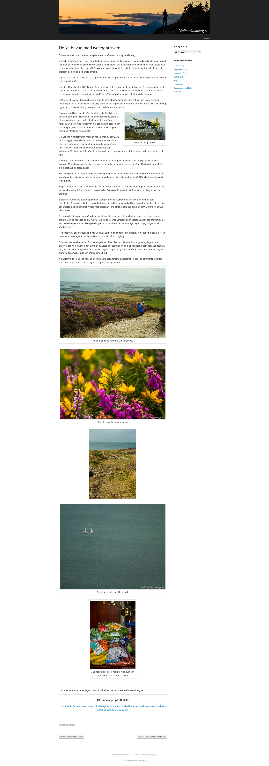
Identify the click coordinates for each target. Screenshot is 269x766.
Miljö (67, 724)
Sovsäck (177, 91)
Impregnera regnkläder (183, 87)
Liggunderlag (179, 65)
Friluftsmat (178, 76)
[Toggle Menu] (206, 37)
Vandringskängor (181, 73)
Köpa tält (177, 80)
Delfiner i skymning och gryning (152, 736)
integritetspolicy (150, 754)
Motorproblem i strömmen (71, 736)
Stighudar (178, 84)
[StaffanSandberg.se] (134, 17)
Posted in (62, 724)
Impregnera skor (180, 69)
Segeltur (72, 724)
